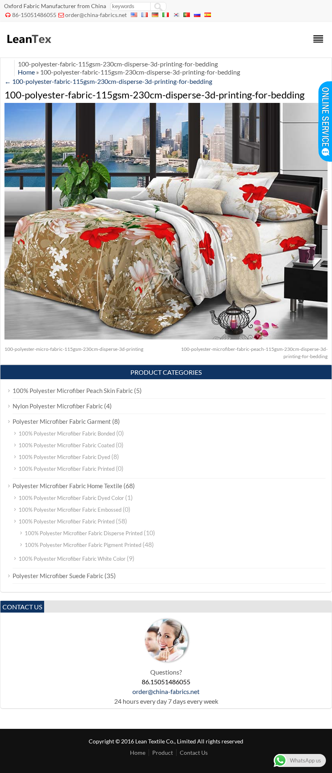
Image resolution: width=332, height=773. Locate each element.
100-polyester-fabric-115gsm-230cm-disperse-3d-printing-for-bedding (108, 81)
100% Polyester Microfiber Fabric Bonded (67, 433)
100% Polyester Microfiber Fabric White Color (72, 558)
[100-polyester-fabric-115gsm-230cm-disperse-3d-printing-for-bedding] (166, 337)
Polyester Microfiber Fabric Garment (62, 421)
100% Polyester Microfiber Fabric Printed (67, 469)
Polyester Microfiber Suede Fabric (58, 575)
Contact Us (194, 752)
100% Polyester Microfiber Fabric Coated (67, 445)
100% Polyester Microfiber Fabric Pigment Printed (83, 545)
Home (26, 72)
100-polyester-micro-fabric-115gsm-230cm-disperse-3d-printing (73, 349)
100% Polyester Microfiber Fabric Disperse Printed (84, 533)
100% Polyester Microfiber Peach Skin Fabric (73, 390)
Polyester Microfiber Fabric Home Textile (67, 485)
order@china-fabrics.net (96, 14)
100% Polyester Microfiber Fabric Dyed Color (71, 498)
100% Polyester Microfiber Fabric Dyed (64, 457)
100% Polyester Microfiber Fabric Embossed (70, 509)
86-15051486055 (34, 14)
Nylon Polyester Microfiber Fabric (58, 406)
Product (162, 752)
